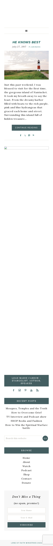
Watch (26, 466)
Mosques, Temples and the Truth (26, 408)
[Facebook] (14, 390)
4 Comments (35, 47)
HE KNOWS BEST (26, 42)
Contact (26, 478)
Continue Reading (26, 128)
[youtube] (32, 390)
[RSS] (38, 390)
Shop (26, 474)
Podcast (26, 470)
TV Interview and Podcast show (26, 416)
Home (26, 457)
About (26, 462)
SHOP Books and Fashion (26, 420)
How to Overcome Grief (26, 412)
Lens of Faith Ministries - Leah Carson (26, 18)
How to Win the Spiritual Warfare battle (26, 426)
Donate (26, 482)
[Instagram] (20, 390)
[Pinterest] (26, 390)
